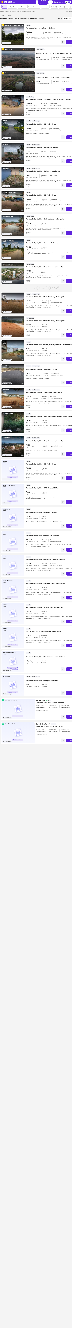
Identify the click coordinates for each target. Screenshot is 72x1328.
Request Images (12, 477)
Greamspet (13, 11)
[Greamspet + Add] (37, 2)
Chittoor (6, 11)
